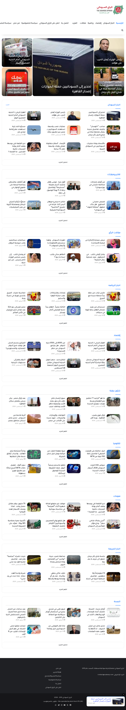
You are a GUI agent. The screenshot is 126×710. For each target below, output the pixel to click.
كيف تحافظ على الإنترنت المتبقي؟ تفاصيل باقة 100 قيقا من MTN (95, 454)
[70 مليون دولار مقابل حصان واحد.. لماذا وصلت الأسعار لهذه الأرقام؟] (34, 507)
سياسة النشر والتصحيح (53, 676)
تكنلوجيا (116, 444)
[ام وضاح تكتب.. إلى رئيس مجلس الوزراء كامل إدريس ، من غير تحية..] (34, 258)
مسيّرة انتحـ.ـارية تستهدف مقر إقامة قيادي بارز (17, 129)
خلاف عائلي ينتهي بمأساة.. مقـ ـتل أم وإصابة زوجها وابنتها (56, 576)
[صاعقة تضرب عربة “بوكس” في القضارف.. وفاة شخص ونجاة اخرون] (73, 559)
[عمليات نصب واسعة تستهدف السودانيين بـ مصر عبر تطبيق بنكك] (17, 81)
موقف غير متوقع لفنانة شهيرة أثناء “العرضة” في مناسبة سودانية (55, 506)
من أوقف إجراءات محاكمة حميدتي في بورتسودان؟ (97, 185)
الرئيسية (119, 23)
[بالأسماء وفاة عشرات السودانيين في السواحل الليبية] (113, 147)
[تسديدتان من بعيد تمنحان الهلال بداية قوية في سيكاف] (113, 310)
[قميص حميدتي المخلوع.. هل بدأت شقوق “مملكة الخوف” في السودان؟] (113, 205)
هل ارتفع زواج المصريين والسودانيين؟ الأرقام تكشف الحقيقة (55, 523)
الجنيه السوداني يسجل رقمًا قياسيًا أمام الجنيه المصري (95, 362)
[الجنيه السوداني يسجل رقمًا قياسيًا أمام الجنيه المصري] (113, 363)
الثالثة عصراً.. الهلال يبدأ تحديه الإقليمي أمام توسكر (55, 310)
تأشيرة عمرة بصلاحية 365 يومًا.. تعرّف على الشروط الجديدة (16, 523)
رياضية (91, 23)
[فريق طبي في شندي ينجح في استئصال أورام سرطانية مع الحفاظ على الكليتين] (73, 612)
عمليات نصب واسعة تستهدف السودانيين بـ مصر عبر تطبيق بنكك (18, 89)
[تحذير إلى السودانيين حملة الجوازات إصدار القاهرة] (63, 67)
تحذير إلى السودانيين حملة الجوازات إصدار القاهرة (96, 115)
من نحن (16, 23)
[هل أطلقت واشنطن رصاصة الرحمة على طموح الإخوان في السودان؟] (34, 185)
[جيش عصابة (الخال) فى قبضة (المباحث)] (113, 243)
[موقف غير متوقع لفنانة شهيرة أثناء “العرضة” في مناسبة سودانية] (73, 507)
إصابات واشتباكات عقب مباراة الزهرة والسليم (57, 296)
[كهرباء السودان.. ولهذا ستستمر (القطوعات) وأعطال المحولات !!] (73, 243)
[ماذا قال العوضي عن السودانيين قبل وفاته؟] (73, 629)
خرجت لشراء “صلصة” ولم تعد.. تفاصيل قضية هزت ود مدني (16, 559)
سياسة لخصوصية (29, 23)
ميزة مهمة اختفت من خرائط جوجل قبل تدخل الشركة (56, 454)
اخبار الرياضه (114, 285)
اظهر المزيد (63, 323)
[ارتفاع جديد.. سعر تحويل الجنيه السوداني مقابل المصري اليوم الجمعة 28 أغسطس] (73, 363)
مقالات (83, 23)
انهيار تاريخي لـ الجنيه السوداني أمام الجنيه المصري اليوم (19, 60)
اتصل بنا (64, 23)
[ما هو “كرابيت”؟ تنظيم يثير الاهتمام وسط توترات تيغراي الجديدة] (113, 401)
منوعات (116, 496)
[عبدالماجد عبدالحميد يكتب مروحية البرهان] (34, 243)
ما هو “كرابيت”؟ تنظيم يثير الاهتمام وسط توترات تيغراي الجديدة (95, 401)
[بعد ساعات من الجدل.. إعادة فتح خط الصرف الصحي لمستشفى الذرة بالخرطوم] (34, 612)
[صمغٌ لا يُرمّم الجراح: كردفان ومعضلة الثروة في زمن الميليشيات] (34, 205)
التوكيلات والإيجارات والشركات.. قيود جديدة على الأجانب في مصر (56, 418)
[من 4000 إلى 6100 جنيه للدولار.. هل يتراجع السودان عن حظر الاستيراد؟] (73, 346)
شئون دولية (115, 391)
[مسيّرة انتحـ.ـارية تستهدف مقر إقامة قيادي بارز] (34, 130)
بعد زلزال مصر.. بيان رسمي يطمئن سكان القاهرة (17, 401)
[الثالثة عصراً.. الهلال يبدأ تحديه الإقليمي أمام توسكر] (73, 310)
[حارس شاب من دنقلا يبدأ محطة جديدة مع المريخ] (113, 296)
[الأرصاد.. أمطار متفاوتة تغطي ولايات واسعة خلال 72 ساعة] (73, 147)
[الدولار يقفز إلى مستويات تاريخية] (34, 363)
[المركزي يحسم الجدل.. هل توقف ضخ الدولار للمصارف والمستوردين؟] (34, 346)
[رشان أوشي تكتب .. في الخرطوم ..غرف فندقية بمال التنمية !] (113, 258)
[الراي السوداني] (110, 10)
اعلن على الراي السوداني (49, 23)
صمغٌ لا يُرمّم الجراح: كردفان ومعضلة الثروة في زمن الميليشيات (16, 204)
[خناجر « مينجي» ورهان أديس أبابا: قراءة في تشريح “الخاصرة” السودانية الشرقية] (73, 205)
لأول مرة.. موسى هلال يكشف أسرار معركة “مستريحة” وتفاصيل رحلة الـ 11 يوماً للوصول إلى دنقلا (56, 187)
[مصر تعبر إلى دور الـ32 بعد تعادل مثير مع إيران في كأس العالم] (34, 310)
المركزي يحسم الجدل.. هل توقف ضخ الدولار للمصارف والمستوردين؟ (15, 346)
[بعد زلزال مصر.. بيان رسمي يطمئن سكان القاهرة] (34, 401)
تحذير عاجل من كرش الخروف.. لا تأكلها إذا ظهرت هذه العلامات (96, 629)
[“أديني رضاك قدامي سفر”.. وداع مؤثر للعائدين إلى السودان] (113, 524)
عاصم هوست (47, 701)
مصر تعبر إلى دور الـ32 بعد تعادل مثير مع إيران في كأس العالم (15, 310)
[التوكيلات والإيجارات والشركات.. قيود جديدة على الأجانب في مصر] (73, 418)
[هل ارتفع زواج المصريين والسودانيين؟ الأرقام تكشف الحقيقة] (73, 524)
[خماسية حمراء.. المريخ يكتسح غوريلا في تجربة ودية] (34, 296)
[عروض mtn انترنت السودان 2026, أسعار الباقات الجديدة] (113, 468)
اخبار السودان (108, 23)
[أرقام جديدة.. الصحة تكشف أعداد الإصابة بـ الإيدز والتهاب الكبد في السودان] (113, 612)
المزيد (74, 23)
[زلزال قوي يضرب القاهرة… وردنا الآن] (113, 418)
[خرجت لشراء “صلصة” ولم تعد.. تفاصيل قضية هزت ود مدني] (34, 559)
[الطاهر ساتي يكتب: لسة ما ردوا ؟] (73, 258)
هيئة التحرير (57, 672)
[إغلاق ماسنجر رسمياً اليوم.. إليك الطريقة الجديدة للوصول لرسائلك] (73, 468)
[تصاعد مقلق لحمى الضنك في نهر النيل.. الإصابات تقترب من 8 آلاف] (34, 629)
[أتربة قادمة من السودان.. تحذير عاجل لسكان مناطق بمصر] (34, 418)
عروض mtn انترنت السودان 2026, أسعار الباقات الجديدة (96, 468)
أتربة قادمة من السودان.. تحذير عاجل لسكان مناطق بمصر (16, 418)
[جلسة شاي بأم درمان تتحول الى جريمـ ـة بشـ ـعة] (113, 559)
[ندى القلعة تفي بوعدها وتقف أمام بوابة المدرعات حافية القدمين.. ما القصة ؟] (34, 147)
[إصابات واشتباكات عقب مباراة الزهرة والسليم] (73, 296)
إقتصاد (98, 23)
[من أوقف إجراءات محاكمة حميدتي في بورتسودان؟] (113, 185)
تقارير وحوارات (113, 174)
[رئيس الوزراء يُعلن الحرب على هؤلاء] (109, 52)
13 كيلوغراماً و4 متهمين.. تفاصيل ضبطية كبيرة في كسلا (95, 576)
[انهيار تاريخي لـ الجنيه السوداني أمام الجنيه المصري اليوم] (17, 52)
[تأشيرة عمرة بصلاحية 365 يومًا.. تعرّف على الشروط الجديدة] (34, 524)
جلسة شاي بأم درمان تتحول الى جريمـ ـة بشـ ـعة (96, 559)
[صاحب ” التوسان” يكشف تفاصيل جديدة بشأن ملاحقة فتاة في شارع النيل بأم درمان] (113, 130)
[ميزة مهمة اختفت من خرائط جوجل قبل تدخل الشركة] (73, 454)
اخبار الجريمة (114, 549)
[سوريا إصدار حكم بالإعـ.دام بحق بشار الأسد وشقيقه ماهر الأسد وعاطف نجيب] (73, 401)
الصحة (117, 602)
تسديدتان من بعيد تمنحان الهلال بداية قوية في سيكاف (95, 310)
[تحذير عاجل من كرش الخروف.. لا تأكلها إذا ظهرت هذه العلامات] (113, 629)
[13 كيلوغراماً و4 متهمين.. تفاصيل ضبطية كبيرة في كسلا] (113, 576)
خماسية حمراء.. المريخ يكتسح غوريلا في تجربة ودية (16, 296)
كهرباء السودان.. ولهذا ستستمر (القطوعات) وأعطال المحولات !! (55, 243)
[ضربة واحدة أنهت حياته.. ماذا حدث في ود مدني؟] (34, 576)
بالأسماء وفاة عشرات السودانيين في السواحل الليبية (95, 146)
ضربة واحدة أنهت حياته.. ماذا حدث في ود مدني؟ (16, 576)
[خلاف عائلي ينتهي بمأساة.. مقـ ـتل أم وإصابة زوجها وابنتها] (73, 576)
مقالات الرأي (114, 233)
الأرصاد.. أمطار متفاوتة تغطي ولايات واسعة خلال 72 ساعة (55, 146)
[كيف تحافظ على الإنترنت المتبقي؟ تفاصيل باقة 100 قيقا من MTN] (113, 454)
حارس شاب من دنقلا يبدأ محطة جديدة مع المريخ (96, 296)
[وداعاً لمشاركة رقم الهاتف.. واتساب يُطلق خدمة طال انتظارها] (34, 454)
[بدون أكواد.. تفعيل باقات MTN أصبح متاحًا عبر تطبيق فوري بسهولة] (34, 468)
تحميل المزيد (63, 162)
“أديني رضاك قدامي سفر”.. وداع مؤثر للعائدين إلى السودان (96, 523)
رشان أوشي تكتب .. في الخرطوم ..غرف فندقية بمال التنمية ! (95, 257)
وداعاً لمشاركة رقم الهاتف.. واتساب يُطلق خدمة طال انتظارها (16, 454)
